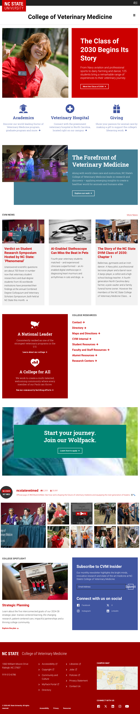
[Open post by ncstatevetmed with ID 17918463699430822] (105, 537)
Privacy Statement (78, 680)
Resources (67, 708)
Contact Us (75, 686)
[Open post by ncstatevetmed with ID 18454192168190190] (58, 513)
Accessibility (44, 708)
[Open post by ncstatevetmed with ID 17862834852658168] (82, 537)
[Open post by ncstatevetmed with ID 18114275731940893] (128, 513)
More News (132, 215)
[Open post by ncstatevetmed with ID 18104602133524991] (23, 525)
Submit (130, 587)
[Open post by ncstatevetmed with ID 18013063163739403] (128, 537)
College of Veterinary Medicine (70, 16)
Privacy (56, 708)
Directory (46, 690)
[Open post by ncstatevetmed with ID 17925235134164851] (105, 513)
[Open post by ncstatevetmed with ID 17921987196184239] (58, 537)
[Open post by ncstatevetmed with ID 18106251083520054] (82, 513)
